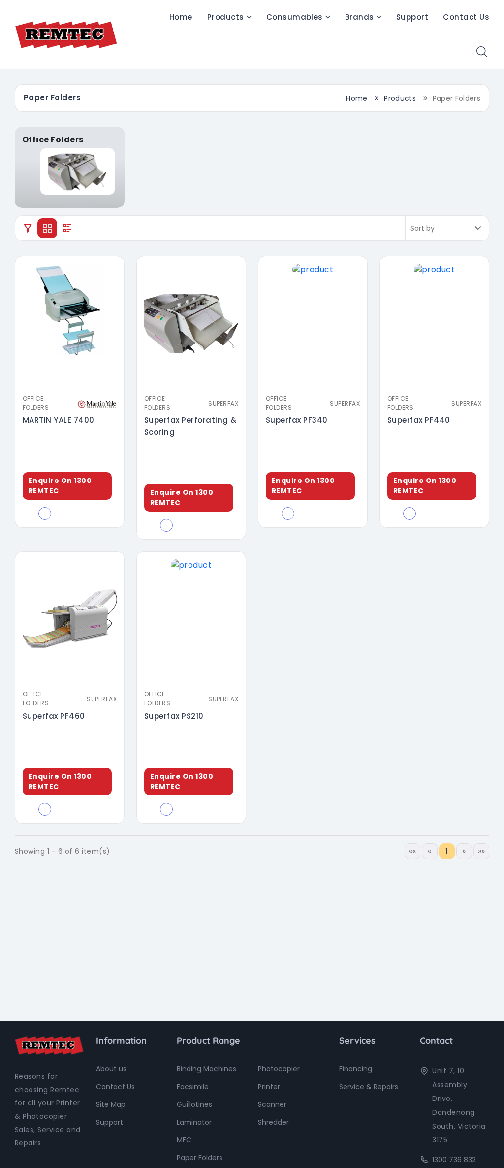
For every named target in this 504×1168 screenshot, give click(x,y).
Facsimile (193, 1087)
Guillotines (194, 1104)
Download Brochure (73, 383)
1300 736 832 (454, 1160)
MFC (184, 1140)
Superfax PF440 (418, 420)
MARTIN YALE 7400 (58, 420)
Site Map (111, 1104)
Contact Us (466, 17)
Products (225, 17)
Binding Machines (206, 1069)
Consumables (294, 17)
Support (412, 17)
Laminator (194, 1122)
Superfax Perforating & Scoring (190, 426)
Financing (355, 1069)
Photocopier (279, 1069)
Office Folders (36, 403)
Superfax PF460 (54, 716)
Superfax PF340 (297, 420)
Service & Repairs (368, 1087)
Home (180, 17)
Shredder (273, 1122)
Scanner (272, 1104)
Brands (359, 17)
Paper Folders (199, 1158)
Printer (269, 1087)
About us (111, 1069)
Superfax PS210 (174, 716)
